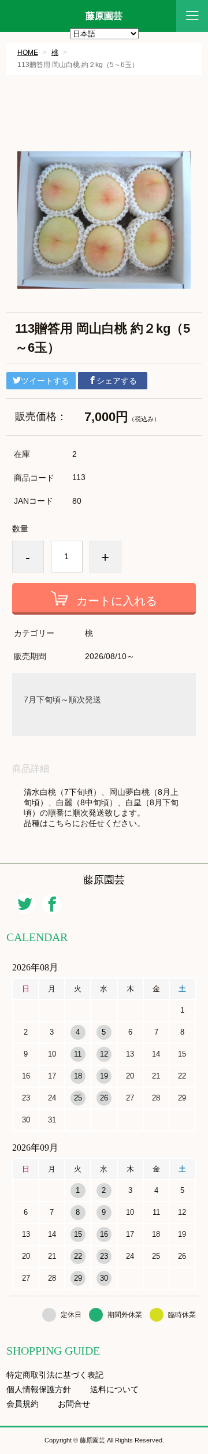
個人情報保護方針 (38, 1389)
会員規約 (22, 1404)
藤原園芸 (104, 16)
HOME (27, 53)
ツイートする (45, 380)
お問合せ (74, 1404)
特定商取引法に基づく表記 (54, 1375)
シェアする (116, 380)
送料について (114, 1389)
